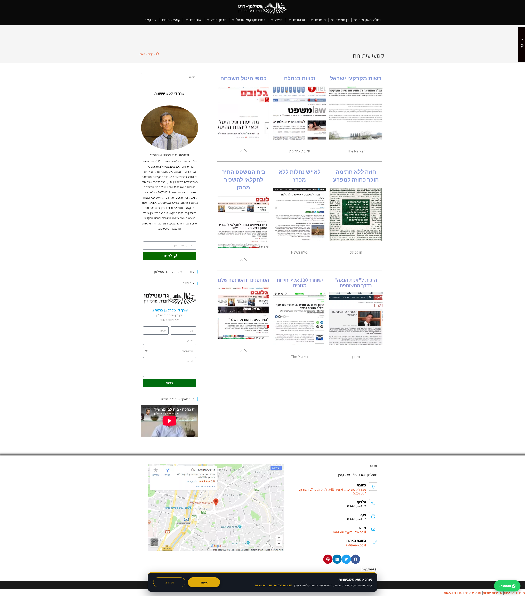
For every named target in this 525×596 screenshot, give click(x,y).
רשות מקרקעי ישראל (250, 19)
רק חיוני (169, 582)
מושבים (320, 19)
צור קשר (150, 19)
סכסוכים (299, 19)
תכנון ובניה (218, 19)
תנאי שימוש (473, 592)
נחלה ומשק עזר (370, 19)
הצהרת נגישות (454, 592)
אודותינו (195, 19)
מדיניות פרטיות (283, 585)
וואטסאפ (505, 585)
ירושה (279, 19)
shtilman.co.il (355, 545)
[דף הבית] (157, 54)
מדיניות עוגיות (263, 585)
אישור (204, 582)
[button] (355, 559)
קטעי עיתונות (171, 19)
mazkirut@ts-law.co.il (349, 532)
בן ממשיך (342, 19)
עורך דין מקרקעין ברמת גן (170, 310)
